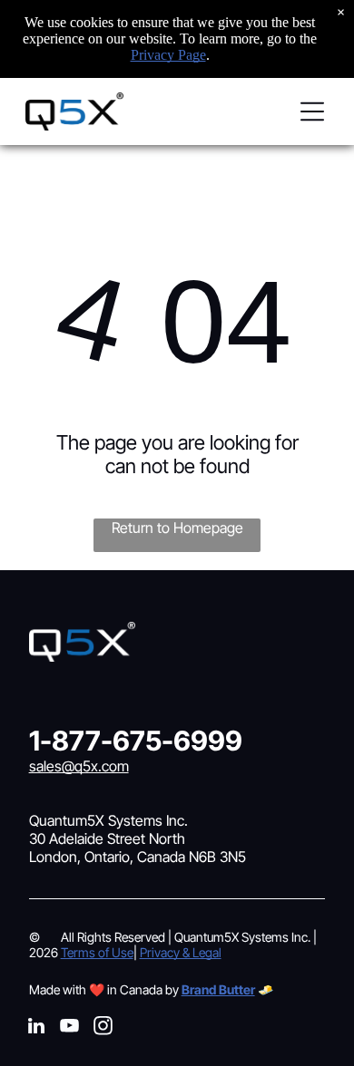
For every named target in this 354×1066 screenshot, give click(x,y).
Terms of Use (97, 952)
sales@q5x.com (79, 766)
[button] (312, 111)
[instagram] (103, 1028)
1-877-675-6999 (135, 740)
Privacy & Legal (180, 952)
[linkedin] (36, 1028)
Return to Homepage (177, 527)
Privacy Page (168, 55)
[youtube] (69, 1028)
